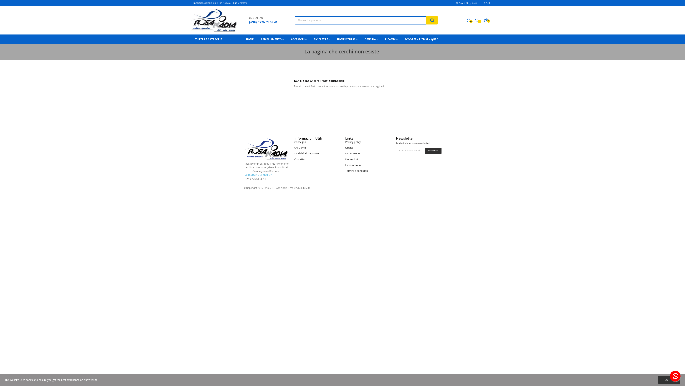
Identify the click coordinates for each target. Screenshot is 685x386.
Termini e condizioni (356, 170)
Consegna (300, 142)
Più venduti (351, 159)
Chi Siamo (300, 147)
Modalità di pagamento (307, 153)
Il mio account (353, 165)
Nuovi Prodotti (353, 153)
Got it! (669, 380)
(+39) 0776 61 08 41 (263, 22)
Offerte (349, 147)
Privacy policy (353, 142)
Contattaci (300, 159)
